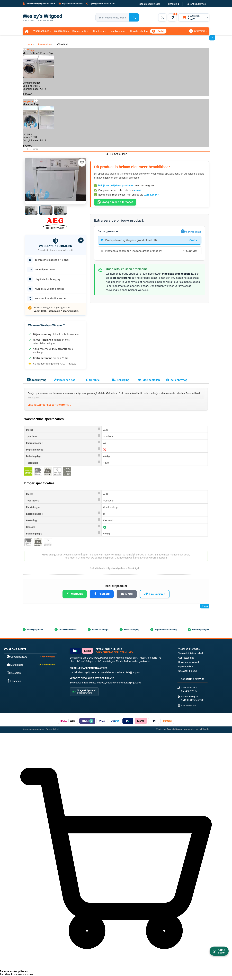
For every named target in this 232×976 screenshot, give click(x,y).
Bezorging (173, 4)
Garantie (94, 380)
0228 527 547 (151, 194)
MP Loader (204, 729)
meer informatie (192, 231)
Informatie (199, 31)
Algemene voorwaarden (33, 729)
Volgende (28, 101)
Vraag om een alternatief (117, 202)
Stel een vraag (178, 380)
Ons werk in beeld (187, 671)
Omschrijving (38, 380)
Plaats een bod (66, 380)
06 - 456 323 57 (189, 691)
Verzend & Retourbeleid (190, 653)
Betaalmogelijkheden (149, 4)
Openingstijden (186, 666)
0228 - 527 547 (189, 687)
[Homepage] (27, 31)
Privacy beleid (52, 729)
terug (205, 606)
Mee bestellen (151, 380)
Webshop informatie (189, 649)
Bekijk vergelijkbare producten (116, 185)
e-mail (137, 190)
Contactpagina (186, 657)
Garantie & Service (196, 4)
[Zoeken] (134, 17)
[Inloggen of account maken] (162, 17)
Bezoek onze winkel (188, 662)
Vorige (30, 50)
